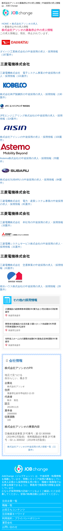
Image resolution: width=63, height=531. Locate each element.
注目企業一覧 (9, 500)
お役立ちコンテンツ (13, 509)
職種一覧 (7, 505)
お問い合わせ (9, 526)
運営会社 (7, 522)
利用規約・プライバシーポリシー (21, 518)
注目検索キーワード (13, 513)
